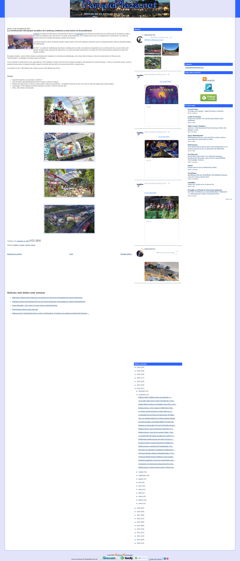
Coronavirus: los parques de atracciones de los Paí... (156, 464)
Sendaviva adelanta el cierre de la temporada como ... (156, 460)
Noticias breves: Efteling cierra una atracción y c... (155, 397)
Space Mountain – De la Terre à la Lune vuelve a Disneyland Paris (34, 305)
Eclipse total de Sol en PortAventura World (202, 167)
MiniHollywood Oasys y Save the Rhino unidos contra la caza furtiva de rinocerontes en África (207, 138)
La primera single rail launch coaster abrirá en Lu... (155, 411)
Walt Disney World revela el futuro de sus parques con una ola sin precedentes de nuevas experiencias (47, 298)
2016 (139, 518)
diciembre (142, 391)
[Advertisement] (120, 21)
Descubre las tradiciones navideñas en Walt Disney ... (156, 450)
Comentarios (129, 555)
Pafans (190, 166)
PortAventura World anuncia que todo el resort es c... (156, 439)
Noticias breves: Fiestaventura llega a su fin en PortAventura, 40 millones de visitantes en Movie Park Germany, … (51, 313)
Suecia (33, 245)
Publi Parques (193, 145)
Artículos (120, 555)
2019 (139, 508)
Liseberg (37, 34)
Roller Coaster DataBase (197, 126)
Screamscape (193, 109)
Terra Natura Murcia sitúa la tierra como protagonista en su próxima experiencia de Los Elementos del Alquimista (208, 148)
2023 (139, 378)
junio (140, 486)
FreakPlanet (192, 173)
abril (140, 493)
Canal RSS (211, 80)
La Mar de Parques (194, 117)
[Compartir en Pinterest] (39, 240)
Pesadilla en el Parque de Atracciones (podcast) (205, 190)
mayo (140, 489)
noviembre (142, 395)
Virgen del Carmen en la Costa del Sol (201, 184)
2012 (139, 532)
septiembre (142, 475)
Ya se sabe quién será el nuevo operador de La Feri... (156, 401)
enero (140, 503)
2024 (139, 374)
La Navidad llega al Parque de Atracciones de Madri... (156, 415)
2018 (139, 512)
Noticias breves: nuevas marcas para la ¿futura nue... (156, 467)
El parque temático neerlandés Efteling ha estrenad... (156, 422)
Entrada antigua (126, 254)
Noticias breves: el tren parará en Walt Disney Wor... (156, 408)
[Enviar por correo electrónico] (30, 240)
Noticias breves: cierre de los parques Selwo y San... (156, 432)
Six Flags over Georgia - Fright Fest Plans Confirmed (205, 111)
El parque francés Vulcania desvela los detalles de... (156, 443)
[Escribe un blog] (32, 240)
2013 (139, 529)
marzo (140, 496)
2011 (139, 536)
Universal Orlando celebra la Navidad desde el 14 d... (156, 453)
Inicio (71, 254)
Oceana (21, 245)
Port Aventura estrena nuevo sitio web (25, 309)
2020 (139, 388)
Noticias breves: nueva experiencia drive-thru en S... (156, 429)
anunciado (79, 34)
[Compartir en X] (35, 240)
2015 (139, 522)
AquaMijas (191, 182)
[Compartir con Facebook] (37, 240)
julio (140, 482)
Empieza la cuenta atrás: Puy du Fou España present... (157, 425)
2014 (139, 525)
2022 (139, 381)
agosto (141, 479)
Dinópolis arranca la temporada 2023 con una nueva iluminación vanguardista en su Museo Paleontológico (48, 301)
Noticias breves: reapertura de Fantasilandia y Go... (155, 446)
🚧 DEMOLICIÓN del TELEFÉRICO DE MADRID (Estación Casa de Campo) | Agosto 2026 (207, 176)
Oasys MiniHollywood (195, 135)
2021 (139, 385)
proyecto (27, 245)
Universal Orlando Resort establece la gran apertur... (156, 457)
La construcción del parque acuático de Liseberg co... (156, 436)
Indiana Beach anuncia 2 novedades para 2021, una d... (157, 404)
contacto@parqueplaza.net (194, 67)
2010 (139, 540)
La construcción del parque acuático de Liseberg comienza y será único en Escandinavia (49, 31)
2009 (139, 543)
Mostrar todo (229, 199)
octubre (141, 472)
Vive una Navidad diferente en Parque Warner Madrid (156, 418)
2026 (139, 367)
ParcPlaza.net (193, 154)
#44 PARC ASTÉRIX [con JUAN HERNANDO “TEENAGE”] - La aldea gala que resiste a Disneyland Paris (207, 193)
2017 (139, 515)
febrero (141, 500)
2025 (139, 371)
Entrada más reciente (14, 254)
